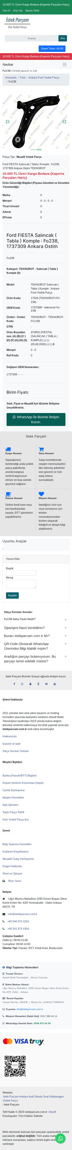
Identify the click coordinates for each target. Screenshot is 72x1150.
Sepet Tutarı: (52, 48)
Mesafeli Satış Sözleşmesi (18, 859)
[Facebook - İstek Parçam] (15, 684)
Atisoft (52, 1112)
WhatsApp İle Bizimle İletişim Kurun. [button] (38, 419)
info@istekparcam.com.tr (30, 1009)
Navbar (8, 64)
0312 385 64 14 (48, 1016)
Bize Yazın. (15, 881)
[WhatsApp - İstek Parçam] (23, 684)
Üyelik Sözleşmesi (14, 790)
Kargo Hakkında (12, 866)
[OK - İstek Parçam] (39, 684)
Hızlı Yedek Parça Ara (16, 820)
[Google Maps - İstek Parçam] (31, 684)
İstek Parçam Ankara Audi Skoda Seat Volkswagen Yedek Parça (33, 1098)
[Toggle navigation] (64, 64)
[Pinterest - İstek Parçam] (48, 684)
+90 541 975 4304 (18, 929)
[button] (36, 121)
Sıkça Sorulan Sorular (16, 751)
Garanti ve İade (12, 744)
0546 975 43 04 (42, 1023)
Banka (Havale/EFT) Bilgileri (20, 776)
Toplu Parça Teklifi (13, 812)
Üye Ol (6, 10)
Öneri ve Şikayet (12, 874)
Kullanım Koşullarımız (15, 852)
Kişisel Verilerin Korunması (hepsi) (23, 783)
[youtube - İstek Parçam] (56, 684)
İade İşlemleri (10, 805)
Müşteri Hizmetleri (13, 798)
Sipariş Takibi (32, 10)
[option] (36, 121)
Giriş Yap (17, 10)
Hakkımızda (10, 736)
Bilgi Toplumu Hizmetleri (17, 844)
